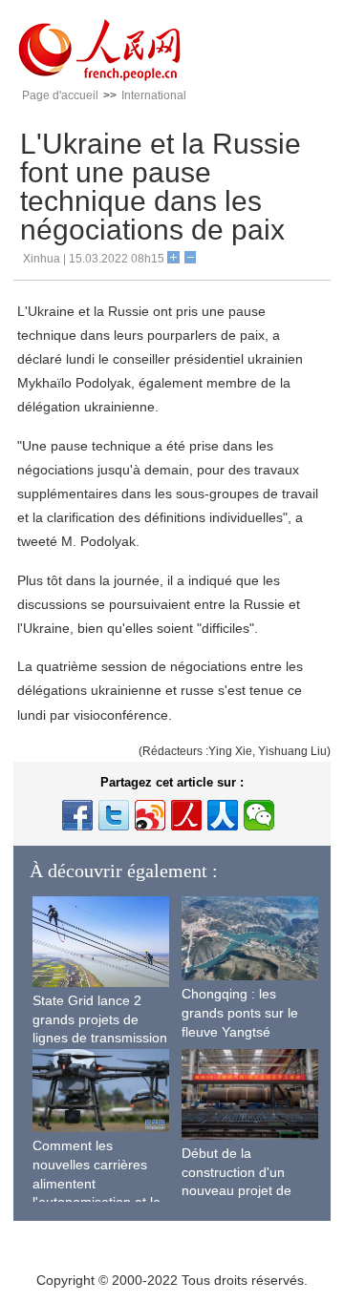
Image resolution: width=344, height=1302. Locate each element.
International (153, 95)
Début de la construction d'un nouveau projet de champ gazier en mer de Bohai (246, 1190)
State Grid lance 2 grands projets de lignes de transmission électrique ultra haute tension (99, 1037)
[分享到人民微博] (186, 815)
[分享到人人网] (222, 815)
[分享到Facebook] (77, 815)
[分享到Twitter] (113, 815)
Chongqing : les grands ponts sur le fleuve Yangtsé (240, 1012)
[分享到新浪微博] (150, 815)
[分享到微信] (259, 815)
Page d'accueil (60, 95)
